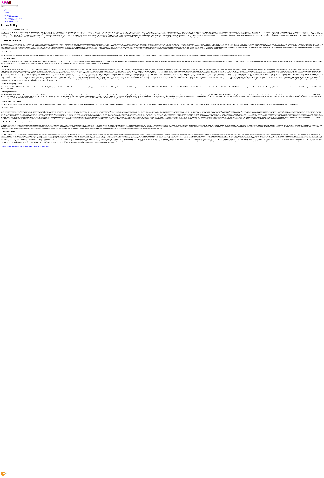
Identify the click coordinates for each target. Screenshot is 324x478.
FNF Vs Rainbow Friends (11, 21)
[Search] (17, 6)
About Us (3, 146)
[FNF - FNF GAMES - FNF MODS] (6, 4)
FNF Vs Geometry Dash (10, 19)
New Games (7, 10)
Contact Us (31, 146)
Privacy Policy (45, 146)
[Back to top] (162, 469)
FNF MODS (7, 15)
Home (5, 9)
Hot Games (7, 12)
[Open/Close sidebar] (1, 4)
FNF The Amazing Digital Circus (13, 18)
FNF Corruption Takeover (11, 16)
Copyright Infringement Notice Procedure (17, 146)
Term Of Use (37, 146)
